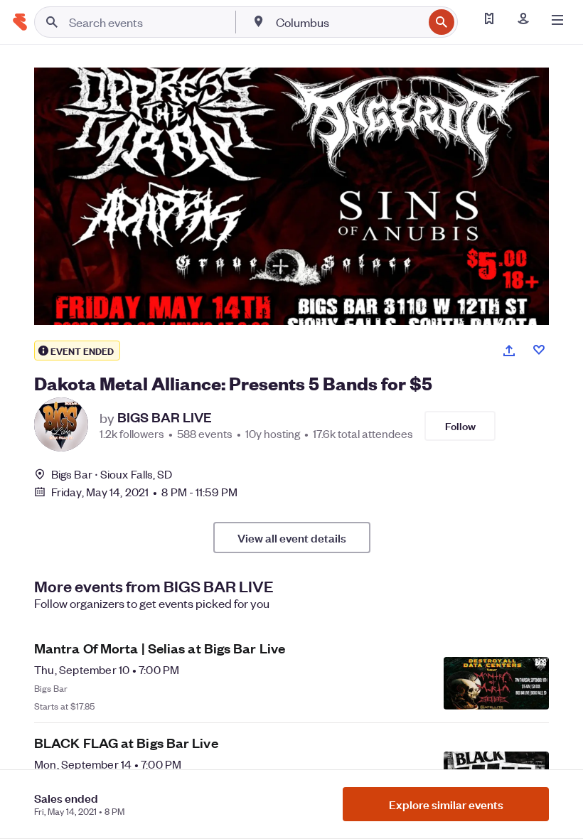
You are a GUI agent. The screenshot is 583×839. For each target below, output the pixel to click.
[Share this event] (509, 350)
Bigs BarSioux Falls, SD (111, 473)
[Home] (19, 22)
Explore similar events (446, 804)
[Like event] (539, 350)
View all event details (291, 537)
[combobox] (348, 22)
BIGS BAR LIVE (164, 417)
